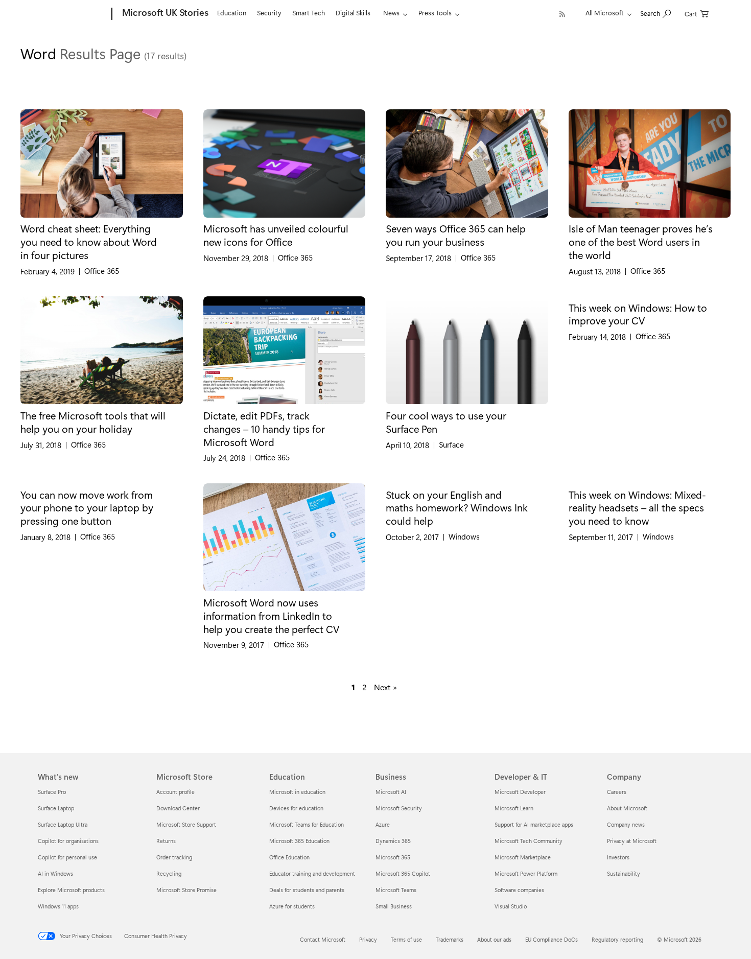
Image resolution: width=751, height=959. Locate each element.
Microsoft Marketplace (523, 857)
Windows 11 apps (58, 906)
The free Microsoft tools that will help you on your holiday (93, 422)
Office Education (289, 857)
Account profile (175, 792)
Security (269, 12)
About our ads (494, 939)
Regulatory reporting (617, 939)
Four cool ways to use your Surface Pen (446, 422)
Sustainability (623, 873)
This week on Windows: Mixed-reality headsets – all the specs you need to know (637, 507)
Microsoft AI (390, 792)
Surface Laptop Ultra (62, 824)
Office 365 (101, 271)
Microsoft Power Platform (526, 873)
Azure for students (292, 906)
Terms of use (406, 939)
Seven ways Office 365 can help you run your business (456, 235)
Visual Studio (511, 906)
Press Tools (435, 12)
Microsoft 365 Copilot (402, 873)
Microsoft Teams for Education (306, 824)
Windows (464, 537)
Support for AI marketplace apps (534, 824)
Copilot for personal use (67, 857)
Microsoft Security (398, 808)
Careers (616, 792)
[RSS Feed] (562, 14)
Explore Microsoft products (71, 890)
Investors (618, 857)
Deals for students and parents (306, 890)
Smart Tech (308, 12)
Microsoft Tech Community (528, 841)
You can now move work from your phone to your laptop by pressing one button (86, 507)
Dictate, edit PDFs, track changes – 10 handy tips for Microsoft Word (264, 428)
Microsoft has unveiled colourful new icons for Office (275, 235)
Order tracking (174, 857)
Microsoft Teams (395, 890)
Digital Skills (353, 12)
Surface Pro (52, 792)
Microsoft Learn (514, 808)
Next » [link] (385, 687)
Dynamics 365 (393, 841)
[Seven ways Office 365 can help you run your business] (467, 163)
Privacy (368, 939)
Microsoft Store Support (186, 824)
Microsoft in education (297, 792)
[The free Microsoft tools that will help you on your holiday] (101, 350)
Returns (166, 841)
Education (231, 12)
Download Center (178, 808)
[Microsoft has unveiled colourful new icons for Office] (284, 163)
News (391, 12)
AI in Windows (55, 873)
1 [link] (353, 687)
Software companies (519, 890)
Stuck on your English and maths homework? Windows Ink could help (457, 507)
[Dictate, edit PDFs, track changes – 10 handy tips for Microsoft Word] (284, 350)
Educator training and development (312, 873)
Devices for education (296, 808)
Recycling (168, 873)
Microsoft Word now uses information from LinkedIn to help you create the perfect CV (271, 615)
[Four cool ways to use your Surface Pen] (467, 350)
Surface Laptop (56, 808)
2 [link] (364, 687)
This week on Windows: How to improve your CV (638, 314)
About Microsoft (627, 808)
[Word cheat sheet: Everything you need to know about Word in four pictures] (101, 163)
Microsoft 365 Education (299, 841)
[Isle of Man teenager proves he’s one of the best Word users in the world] (650, 163)
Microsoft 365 (392, 857)
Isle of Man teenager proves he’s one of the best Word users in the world (641, 241)
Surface (451, 445)
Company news (626, 824)
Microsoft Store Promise (186, 890)
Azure (382, 824)
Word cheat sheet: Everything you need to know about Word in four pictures (88, 241)
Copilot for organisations (68, 841)
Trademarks (449, 939)
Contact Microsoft (322, 939)
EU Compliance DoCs (551, 939)
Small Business (393, 906)
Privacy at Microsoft (631, 841)
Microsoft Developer (520, 792)
